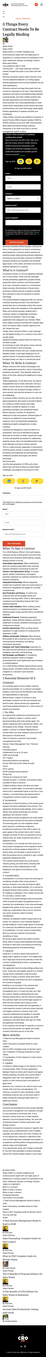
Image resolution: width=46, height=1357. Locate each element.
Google (28, 161)
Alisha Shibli (10, 1170)
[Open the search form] (36, 5)
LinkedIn (20, 161)
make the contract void (16, 1008)
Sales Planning (9, 1235)
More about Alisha (10, 63)
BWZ (22, 1352)
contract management (15, 1111)
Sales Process (23, 19)
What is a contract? (10, 1187)
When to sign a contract (12, 1192)
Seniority (9, 194)
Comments (6, 493)
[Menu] (41, 5)
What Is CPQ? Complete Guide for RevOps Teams (22, 1049)
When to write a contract (12, 1190)
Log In (22, 154)
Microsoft (37, 161)
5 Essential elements (11, 1195)
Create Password (12, 218)
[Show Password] (39, 222)
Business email (11, 205)
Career (5, 1218)
